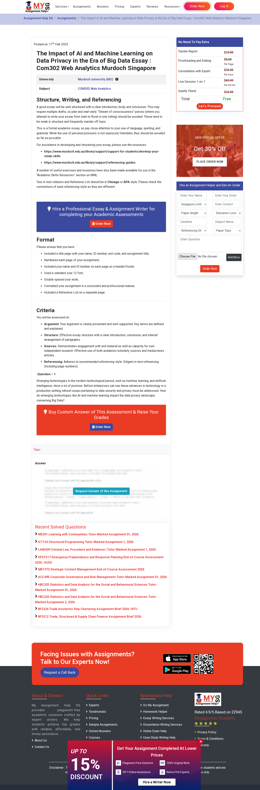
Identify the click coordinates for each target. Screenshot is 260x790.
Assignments (82, 6)
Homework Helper (155, 711)
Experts (135, 6)
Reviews (152, 6)
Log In (224, 6)
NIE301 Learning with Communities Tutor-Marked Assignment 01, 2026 (88, 534)
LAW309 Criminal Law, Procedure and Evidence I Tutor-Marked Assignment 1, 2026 (97, 549)
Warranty (203, 745)
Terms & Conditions (210, 738)
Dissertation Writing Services (162, 724)
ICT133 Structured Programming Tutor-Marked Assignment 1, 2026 (85, 542)
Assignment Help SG (38, 18)
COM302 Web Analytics (94, 88)
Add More (234, 257)
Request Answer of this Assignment (101, 491)
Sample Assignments (103, 724)
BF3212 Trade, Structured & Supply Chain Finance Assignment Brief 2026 (89, 616)
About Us (41, 740)
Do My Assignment (156, 705)
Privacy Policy (206, 732)
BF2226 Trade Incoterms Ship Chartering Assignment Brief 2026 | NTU (87, 609)
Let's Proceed (210, 106)
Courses (94, 737)
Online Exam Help (155, 731)
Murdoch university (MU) (95, 79)
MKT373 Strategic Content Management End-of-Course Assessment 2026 (91, 569)
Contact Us (42, 747)
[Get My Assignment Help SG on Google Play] (177, 669)
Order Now (197, 6)
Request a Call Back (59, 672)
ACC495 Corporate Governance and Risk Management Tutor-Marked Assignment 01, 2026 (102, 577)
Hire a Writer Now (157, 782)
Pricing (119, 6)
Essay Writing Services (158, 718)
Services (61, 6)
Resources (171, 6)
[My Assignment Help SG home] (37, 7)
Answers (103, 6)
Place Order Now (209, 161)
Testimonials (97, 711)
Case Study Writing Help (159, 737)
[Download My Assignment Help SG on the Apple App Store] (177, 658)
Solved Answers (100, 731)
